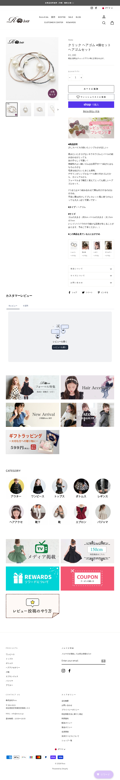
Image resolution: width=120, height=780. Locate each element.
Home (70, 40)
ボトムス (9, 663)
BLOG (78, 17)
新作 (53, 17)
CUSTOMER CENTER (53, 22)
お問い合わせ (77, 283)
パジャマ (9, 681)
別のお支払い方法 (91, 111)
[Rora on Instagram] (63, 670)
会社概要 (65, 701)
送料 (74, 58)
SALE (70, 17)
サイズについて (78, 276)
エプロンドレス (12, 676)
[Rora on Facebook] (69, 670)
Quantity (74, 71)
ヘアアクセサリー (13, 667)
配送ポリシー (67, 723)
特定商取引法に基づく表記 (72, 714)
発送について (77, 269)
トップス (9, 659)
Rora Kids (43, 17)
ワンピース (10, 654)
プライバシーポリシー (70, 710)
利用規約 (65, 718)
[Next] (56, 110)
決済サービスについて (70, 736)
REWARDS (71, 22)
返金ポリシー (67, 727)
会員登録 (65, 732)
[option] (32, 68)
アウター (9, 685)
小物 (7, 672)
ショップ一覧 (67, 740)
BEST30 (61, 17)
